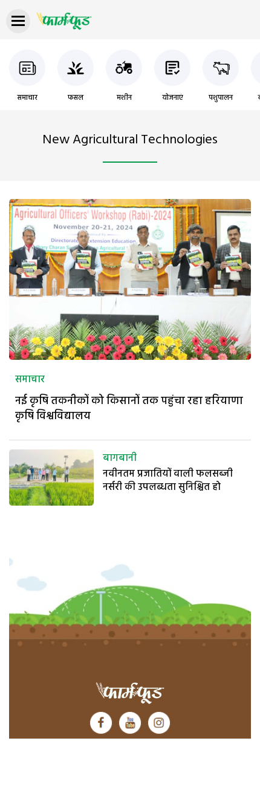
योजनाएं (172, 98)
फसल (75, 98)
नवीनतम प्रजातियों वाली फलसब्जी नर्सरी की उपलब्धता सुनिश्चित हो (168, 480)
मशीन (124, 98)
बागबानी (120, 458)
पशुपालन (221, 98)
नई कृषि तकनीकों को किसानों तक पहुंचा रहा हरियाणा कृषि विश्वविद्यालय (129, 409)
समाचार (27, 98)
